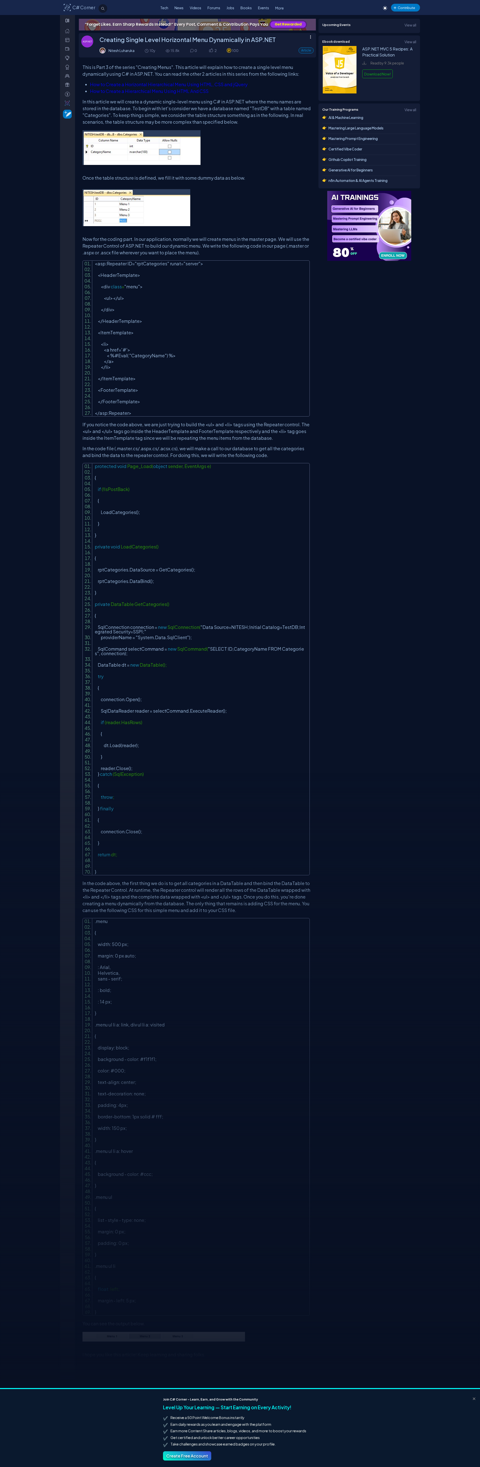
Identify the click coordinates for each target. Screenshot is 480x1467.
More (279, 8)
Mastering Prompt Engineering (353, 138)
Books (246, 7)
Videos (195, 7)
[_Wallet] (68, 48)
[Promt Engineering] (369, 226)
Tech (164, 7)
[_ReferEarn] (68, 84)
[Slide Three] (197, 24)
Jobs (230, 7)
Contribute (406, 7)
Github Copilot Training (347, 159)
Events (263, 7)
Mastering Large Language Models (356, 128)
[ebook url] (339, 92)
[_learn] (68, 57)
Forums (214, 7)
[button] (211, 51)
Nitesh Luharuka (121, 50)
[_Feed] (68, 30)
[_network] (68, 75)
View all (410, 25)
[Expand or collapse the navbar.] (68, 20)
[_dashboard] (68, 39)
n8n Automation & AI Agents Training (358, 180)
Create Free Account (187, 1456)
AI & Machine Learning (345, 117)
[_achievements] (68, 67)
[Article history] (147, 50)
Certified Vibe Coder (345, 149)
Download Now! (377, 74)
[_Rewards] (68, 94)
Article (306, 50)
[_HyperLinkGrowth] (66, 113)
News (179, 7)
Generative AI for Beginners (350, 170)
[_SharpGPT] (68, 103)
